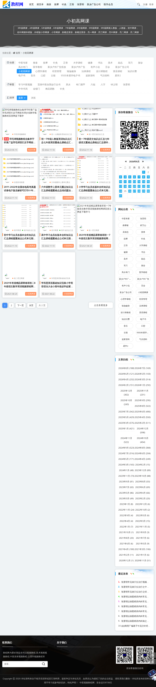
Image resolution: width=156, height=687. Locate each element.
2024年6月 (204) (143, 453)
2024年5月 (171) (126, 458)
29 (143, 191)
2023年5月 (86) (126, 492)
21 (139, 186)
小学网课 (92, 182)
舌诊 (107, 66)
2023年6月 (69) (142, 487)
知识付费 (132, 71)
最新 (20, 97)
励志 (120, 62)
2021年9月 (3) (142, 532)
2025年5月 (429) (126, 417)
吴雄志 (126, 232)
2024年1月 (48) (126, 470)
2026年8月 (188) (126, 368)
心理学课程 (41, 71)
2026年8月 (134, 161)
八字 (103, 84)
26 (130, 191)
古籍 (53, 75)
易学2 (118, 75)
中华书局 (23, 88)
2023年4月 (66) (142, 492)
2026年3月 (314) (143, 379)
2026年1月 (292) (143, 385)
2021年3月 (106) (143, 549)
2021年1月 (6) (142, 554)
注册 (145, 4)
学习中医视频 (25, 84)
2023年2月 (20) (142, 498)
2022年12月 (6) (142, 504)
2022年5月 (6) (142, 515)
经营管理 (56, 71)
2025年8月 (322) (143, 405)
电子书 (21, 75)
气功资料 (104, 75)
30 (148, 191)
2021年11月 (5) (142, 526)
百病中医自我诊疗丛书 (49, 84)
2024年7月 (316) (126, 453)
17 (120, 186)
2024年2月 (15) (142, 464)
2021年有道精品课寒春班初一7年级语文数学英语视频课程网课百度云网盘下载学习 (94, 238)
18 (125, 186)
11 (125, 181)
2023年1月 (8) (126, 504)
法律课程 (86, 71)
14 (139, 181)
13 (134, 181)
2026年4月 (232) (126, 379)
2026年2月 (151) (126, 385)
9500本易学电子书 (70, 75)
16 (148, 181)
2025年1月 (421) (126, 428)
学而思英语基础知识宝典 (60, 278)
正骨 (71, 4)
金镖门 (36, 88)
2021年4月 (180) (126, 549)
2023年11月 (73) (126, 475)
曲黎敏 (126, 225)
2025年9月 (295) (143, 400)
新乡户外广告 (78, 66)
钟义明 (114, 84)
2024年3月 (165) (126, 464)
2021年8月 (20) (126, 537)
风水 (68, 84)
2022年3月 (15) (142, 521)
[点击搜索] (139, 4)
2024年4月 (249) (143, 458)
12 (130, 181)
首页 (31, 4)
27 (134, 191)
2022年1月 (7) (126, 526)
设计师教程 (102, 71)
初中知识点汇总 (30, 230)
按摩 (56, 4)
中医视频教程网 (87, 682)
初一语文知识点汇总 (96, 134)
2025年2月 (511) (143, 422)
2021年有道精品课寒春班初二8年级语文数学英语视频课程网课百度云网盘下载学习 (19, 286)
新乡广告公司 (94, 4)
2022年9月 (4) (126, 515)
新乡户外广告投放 (57, 66)
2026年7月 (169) (143, 368)
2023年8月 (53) (142, 481)
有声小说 (95, 66)
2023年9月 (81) (126, 481)
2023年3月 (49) (126, 498)
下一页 (20, 305)
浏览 (33, 97)
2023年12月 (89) (143, 470)
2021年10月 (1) (126, 532)
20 (134, 186)
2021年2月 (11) (126, 554)
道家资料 (90, 75)
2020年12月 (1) (126, 560)
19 (130, 186)
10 (120, 181)
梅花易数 (50, 88)
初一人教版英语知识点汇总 (61, 134)
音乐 (33, 75)
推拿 (49, 4)
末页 (31, 305)
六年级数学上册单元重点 (60, 182)
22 (143, 186)
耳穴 (130, 62)
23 (148, 186)
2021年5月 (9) (142, 543)
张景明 (80, 4)
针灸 (64, 4)
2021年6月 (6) (126, 543)
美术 (110, 62)
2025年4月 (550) (143, 417)
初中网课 (17, 230)
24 (120, 191)
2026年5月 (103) (143, 373)
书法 (100, 62)
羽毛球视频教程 (20, 134)
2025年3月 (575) (126, 422)
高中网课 (54, 230)
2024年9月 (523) (126, 447)
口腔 (43, 75)
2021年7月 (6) (142, 537)
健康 (90, 62)
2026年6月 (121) (126, 373)
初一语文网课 (94, 230)
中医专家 (23, 62)
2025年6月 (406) (143, 411)
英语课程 (117, 71)
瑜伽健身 (71, 71)
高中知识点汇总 (67, 230)
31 (120, 195)
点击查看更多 (101, 305)
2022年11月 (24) (126, 509)
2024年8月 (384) (143, 447)
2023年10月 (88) (143, 475)
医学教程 (37, 66)
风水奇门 (23, 66)
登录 (151, 4)
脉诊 (140, 62)
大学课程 (77, 62)
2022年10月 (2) (142, 509)
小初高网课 (28, 52)
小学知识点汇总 (104, 182)
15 (143, 181)
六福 (93, 84)
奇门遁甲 (80, 84)
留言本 (40, 4)
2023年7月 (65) (126, 487)
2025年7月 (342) (126, 411)
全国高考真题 (19, 182)
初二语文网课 (19, 278)
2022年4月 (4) (126, 521)
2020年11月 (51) (143, 560)
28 (139, 191)
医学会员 (108, 4)
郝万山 (143, 225)
